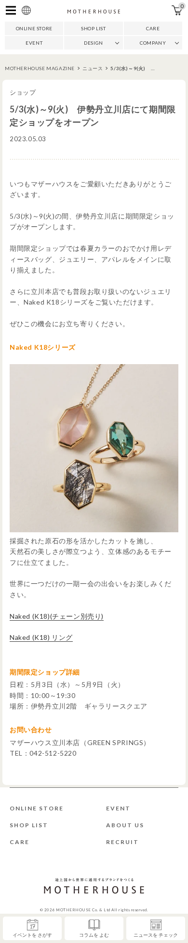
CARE (153, 28)
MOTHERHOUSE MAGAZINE (40, 68)
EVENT (34, 43)
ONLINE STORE (34, 28)
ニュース (92, 68)
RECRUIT (122, 841)
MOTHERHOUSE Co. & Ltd (83, 909)
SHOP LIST (93, 28)
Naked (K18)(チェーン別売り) (57, 616)
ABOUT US (125, 825)
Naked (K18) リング (41, 637)
